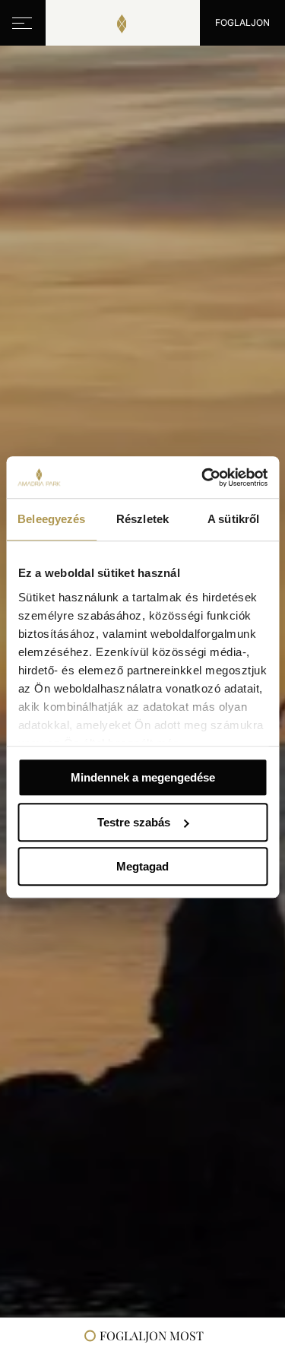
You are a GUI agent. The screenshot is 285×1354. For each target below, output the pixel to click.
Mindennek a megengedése (143, 777)
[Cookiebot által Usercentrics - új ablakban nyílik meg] (203, 477)
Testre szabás (133, 822)
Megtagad (142, 866)
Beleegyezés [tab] (51, 518)
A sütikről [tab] (233, 518)
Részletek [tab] (142, 518)
